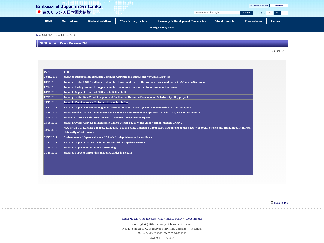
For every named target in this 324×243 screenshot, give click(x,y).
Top (38, 35)
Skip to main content (259, 5)
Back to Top (281, 202)
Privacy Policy (174, 218)
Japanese (279, 5)
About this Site (193, 218)
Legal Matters (130, 218)
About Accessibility (151, 218)
